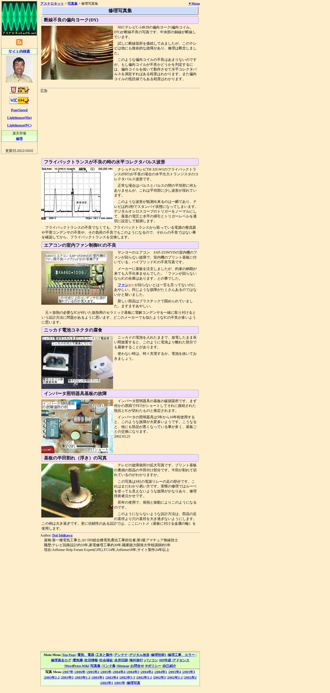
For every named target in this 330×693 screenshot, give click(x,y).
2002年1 (107, 683)
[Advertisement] (120, 124)
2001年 (120, 683)
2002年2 (190, 677)
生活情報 (91, 660)
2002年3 (160, 677)
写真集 (95, 666)
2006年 (80, 672)
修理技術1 (158, 655)
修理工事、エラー (181, 655)
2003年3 (189, 672)
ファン (123, 285)
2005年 (106, 672)
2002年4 (112, 677)
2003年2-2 (52, 677)
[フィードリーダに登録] (19, 45)
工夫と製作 (104, 655)
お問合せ (137, 666)
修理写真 (133, 683)
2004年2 (147, 672)
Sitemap (123, 666)
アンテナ (121, 655)
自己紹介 (169, 666)
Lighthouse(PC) (19, 125)
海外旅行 (136, 660)
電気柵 (78, 660)
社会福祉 (106, 660)
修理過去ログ (61, 660)
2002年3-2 (144, 677)
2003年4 (175, 672)
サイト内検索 (19, 51)
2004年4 (119, 672)
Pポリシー (153, 666)
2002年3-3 (127, 677)
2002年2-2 (175, 677)
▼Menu (194, 3)
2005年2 (93, 672)
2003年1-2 (82, 677)
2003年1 (98, 677)
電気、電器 (85, 655)
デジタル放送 (139, 655)
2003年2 (67, 677)
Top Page (69, 655)
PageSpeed (19, 110)
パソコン (151, 660)
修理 (19, 138)
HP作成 (165, 660)
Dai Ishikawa (62, 535)
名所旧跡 (121, 660)
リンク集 (109, 666)
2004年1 (161, 672)
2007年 (68, 672)
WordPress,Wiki (77, 666)
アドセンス (181, 660)
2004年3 (133, 672)
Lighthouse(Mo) (19, 118)
